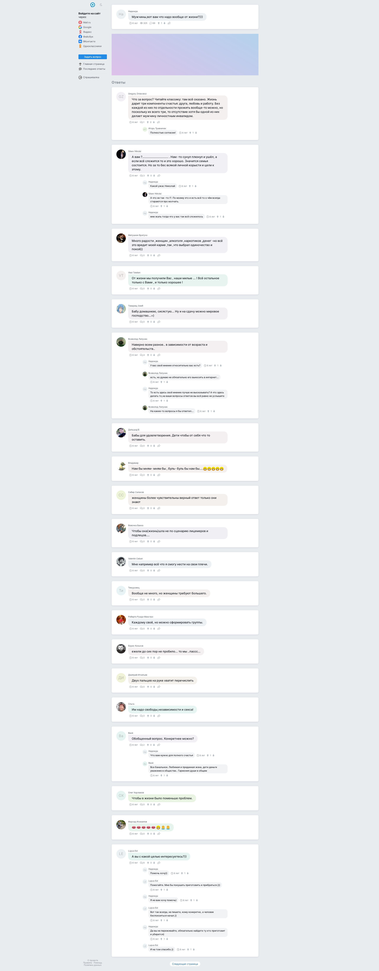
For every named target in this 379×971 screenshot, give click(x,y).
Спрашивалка (91, 77)
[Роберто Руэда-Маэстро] (122, 619)
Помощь (98, 962)
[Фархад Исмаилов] (122, 824)
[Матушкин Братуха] (122, 238)
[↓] (164, 23)
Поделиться (169, 22)
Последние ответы (94, 68)
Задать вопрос (92, 56)
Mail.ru (87, 22)
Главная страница (93, 63)
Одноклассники (92, 46)
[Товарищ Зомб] (122, 308)
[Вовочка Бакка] (122, 528)
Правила (87, 962)
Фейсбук (88, 36)
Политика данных (93, 965)
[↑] (159, 23)
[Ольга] (122, 707)
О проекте (92, 960)
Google (87, 27)
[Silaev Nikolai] (122, 154)
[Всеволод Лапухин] (122, 342)
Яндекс (87, 31)
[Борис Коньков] (122, 649)
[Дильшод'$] (122, 432)
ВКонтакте (89, 41)
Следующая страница (185, 963)
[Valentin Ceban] (122, 561)
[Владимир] (122, 466)
